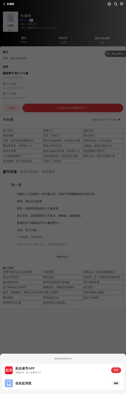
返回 (4, 4)
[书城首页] (109, 4)
